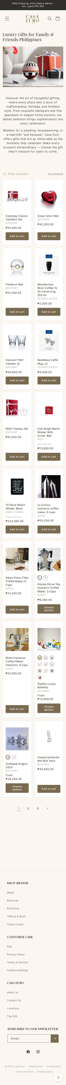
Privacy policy (53, 1066)
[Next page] (47, 808)
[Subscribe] (54, 1038)
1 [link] (19, 808)
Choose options (49, 609)
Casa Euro (19, 1066)
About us (12, 992)
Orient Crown (15, 924)
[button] (7, 18)
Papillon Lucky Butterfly (46, 685)
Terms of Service (17, 962)
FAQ (9, 946)
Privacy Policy (16, 954)
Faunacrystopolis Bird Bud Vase (48, 759)
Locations (13, 1008)
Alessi (10, 892)
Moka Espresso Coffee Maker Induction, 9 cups (17, 661)
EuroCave (13, 908)
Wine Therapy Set (17, 428)
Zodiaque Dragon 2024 (17, 765)
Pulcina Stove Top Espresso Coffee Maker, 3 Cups (48, 588)
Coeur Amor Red (48, 216)
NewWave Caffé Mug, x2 (47, 361)
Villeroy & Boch (16, 916)
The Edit (12, 1016)
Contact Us (14, 1000)
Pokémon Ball (14, 284)
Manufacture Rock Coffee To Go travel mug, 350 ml (47, 290)
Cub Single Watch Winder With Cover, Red (48, 432)
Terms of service (24, 1071)
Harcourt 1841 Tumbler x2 (15, 361)
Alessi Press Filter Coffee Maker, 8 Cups (17, 581)
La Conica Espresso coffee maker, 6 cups (48, 508)
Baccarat (12, 900)
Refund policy (36, 1066)
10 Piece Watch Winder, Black (15, 506)
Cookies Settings (17, 970)
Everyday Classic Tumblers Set (17, 217)
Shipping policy (45, 1071)
